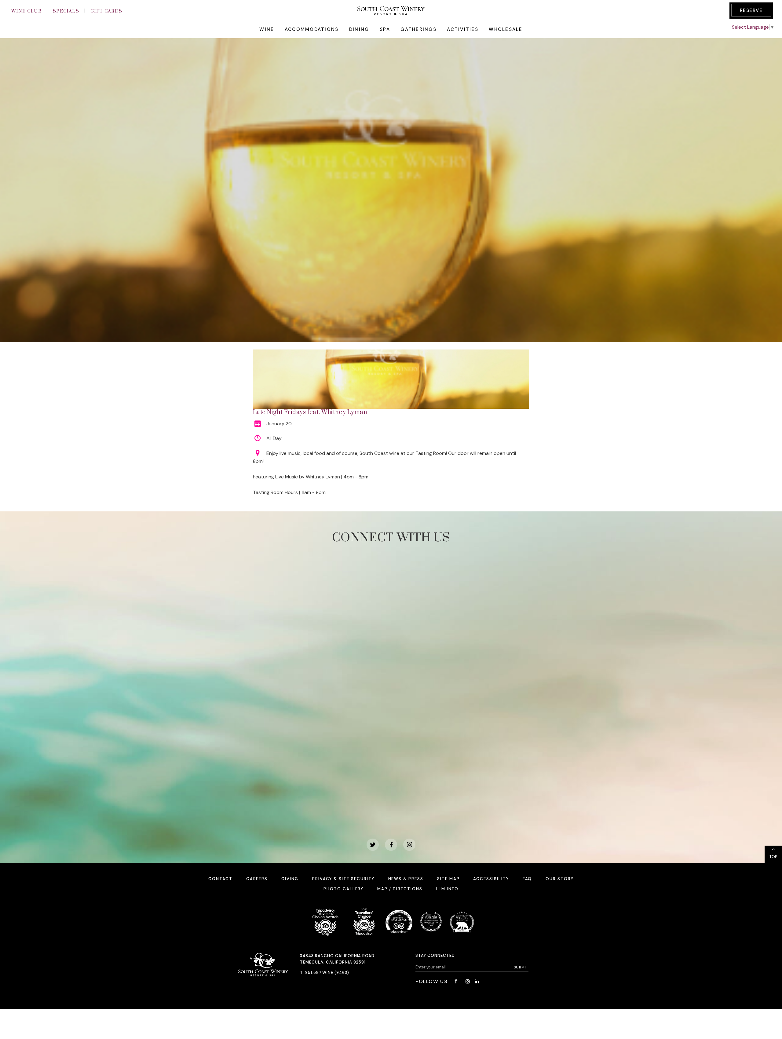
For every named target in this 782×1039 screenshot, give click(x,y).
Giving (289, 878)
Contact (220, 878)
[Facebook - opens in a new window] (391, 845)
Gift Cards (106, 11)
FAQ (527, 878)
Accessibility (491, 878)
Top (773, 856)
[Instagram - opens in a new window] (409, 845)
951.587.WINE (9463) (327, 972)
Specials (66, 11)
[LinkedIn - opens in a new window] (476, 981)
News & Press (405, 878)
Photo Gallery (343, 888)
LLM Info (447, 888)
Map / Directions (399, 888)
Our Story (560, 878)
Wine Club (26, 11)
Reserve (751, 10)
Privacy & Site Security (343, 878)
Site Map (448, 878)
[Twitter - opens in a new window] (373, 845)
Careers (257, 878)
